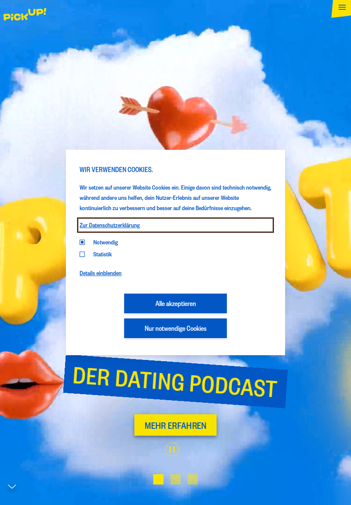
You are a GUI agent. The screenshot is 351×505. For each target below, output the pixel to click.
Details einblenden (101, 273)
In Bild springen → (46, 501)
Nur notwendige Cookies (176, 328)
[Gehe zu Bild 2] (175, 479)
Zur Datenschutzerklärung (110, 225)
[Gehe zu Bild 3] (192, 479)
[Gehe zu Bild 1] (158, 479)
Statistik (102, 254)
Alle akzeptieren (175, 303)
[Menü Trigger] (339, 12)
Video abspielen (172, 449)
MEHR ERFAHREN (176, 425)
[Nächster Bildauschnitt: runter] (12, 488)
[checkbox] (82, 254)
